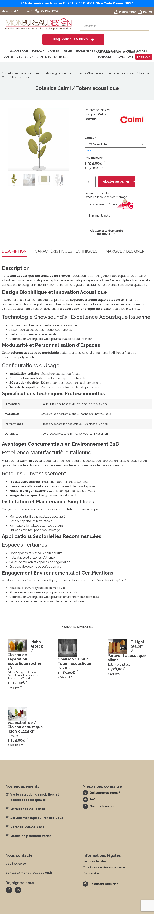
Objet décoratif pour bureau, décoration (111, 73)
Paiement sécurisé (104, 884)
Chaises (53, 50)
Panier (147, 11)
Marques (105, 56)
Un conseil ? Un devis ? (17, 11)
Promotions (124, 56)
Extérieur (61, 56)
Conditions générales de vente (104, 867)
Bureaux (37, 50)
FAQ (93, 799)
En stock (143, 56)
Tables (67, 50)
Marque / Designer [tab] (125, 251)
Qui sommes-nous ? (105, 792)
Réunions (141, 50)
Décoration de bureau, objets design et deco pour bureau (49, 73)
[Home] (5, 51)
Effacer (88, 150)
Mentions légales (94, 861)
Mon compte (127, 11)
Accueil (6, 73)
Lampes (8, 56)
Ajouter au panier (116, 181)
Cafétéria (44, 56)
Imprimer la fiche (99, 215)
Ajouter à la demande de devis (106, 232)
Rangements (85, 50)
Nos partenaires (102, 806)
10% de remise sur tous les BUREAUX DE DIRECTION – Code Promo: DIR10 (77, 3)
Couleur (90, 138)
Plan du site (91, 873)
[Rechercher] (144, 26)
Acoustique (19, 50)
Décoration (25, 56)
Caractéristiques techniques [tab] (66, 251)
